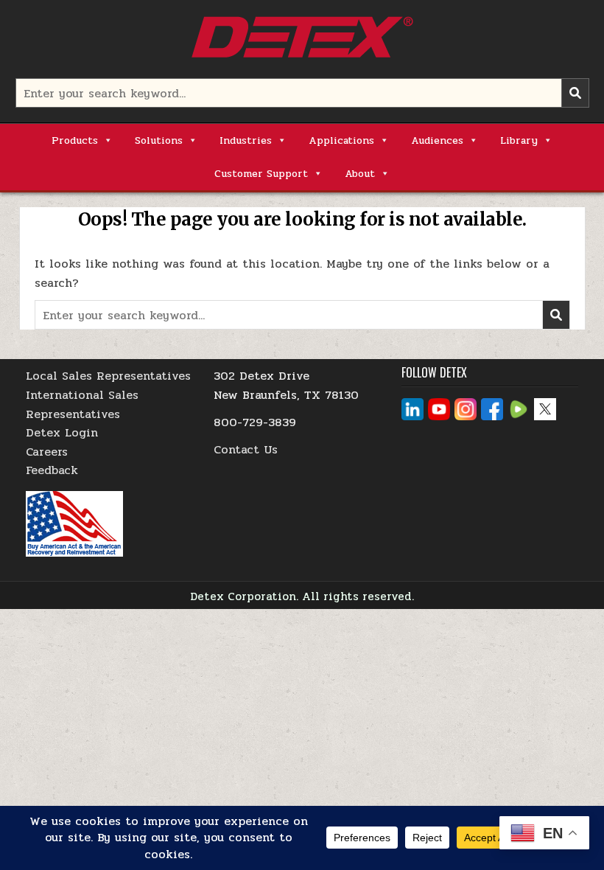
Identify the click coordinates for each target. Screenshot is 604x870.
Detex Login (62, 432)
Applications (341, 140)
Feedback (52, 470)
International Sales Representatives (82, 404)
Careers (47, 451)
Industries (246, 140)
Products (75, 140)
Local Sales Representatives (108, 375)
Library (519, 140)
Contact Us (246, 449)
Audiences (437, 140)
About (360, 173)
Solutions (159, 140)
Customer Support (261, 173)
